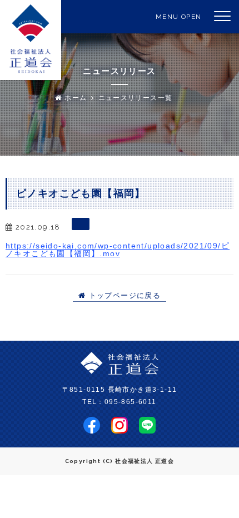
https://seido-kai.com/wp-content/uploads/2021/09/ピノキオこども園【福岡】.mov (118, 249)
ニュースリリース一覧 (135, 98)
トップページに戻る (123, 296)
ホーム (74, 98)
